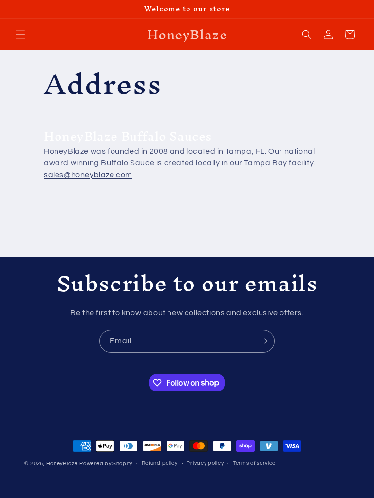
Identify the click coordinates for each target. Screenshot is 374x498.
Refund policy (160, 463)
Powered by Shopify (105, 463)
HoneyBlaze (62, 463)
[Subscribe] (263, 341)
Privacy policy (205, 463)
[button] (20, 34)
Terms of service (254, 463)
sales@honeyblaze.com (88, 174)
